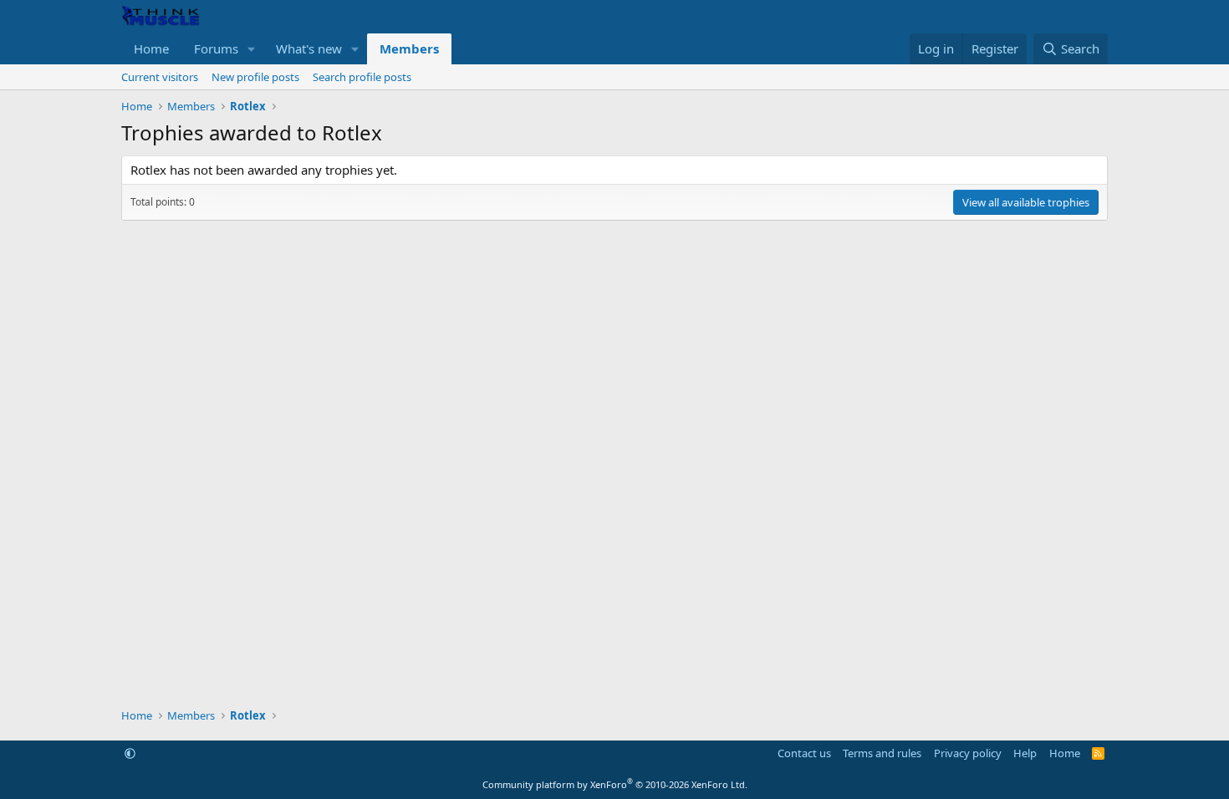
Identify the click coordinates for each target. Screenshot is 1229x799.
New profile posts (255, 76)
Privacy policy (968, 753)
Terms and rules (882, 753)
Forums (216, 48)
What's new (309, 48)
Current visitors (159, 76)
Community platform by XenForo (614, 784)
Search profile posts (362, 76)
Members (409, 48)
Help (1025, 753)
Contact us (804, 753)
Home (151, 48)
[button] (251, 48)
